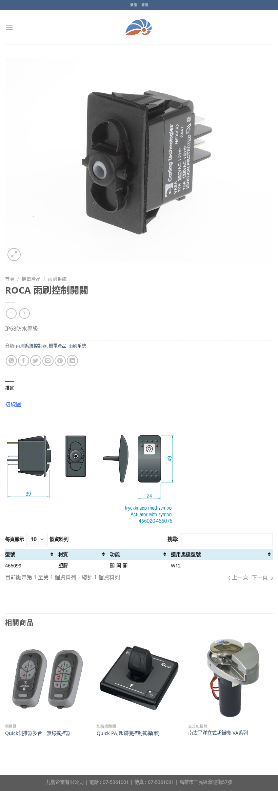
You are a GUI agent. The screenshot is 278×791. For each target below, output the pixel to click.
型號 (10, 554)
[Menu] (9, 27)
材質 (63, 554)
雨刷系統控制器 (31, 345)
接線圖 (13, 404)
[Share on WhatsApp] (11, 360)
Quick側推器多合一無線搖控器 (38, 733)
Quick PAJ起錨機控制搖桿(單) (128, 733)
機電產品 (31, 279)
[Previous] (5, 692)
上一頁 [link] (240, 577)
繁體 (133, 5)
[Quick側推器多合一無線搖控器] (47, 677)
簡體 (144, 5)
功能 (115, 554)
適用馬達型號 (186, 554)
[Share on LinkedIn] (72, 360)
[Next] (272, 692)
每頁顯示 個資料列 (36, 539)
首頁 (10, 279)
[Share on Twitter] (35, 360)
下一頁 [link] (260, 577)
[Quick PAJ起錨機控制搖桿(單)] (139, 677)
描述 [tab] (9, 387)
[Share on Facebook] (23, 360)
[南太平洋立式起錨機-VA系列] (230, 677)
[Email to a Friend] (48, 360)
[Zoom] (14, 254)
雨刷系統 (57, 279)
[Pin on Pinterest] (60, 360)
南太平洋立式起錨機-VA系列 (218, 733)
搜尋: (172, 539)
